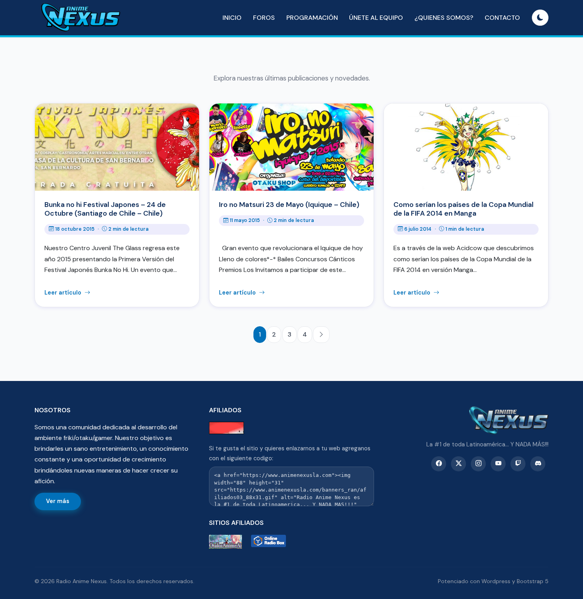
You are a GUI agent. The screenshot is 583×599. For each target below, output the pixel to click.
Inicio (232, 17)
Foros (264, 17)
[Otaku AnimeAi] (228, 542)
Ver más (57, 501)
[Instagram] (478, 463)
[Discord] (537, 463)
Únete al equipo (376, 17)
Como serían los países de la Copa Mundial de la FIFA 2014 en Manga (463, 209)
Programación (312, 17)
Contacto (502, 17)
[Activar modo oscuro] (540, 18)
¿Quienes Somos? (443, 17)
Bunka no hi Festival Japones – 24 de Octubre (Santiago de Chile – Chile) (105, 209)
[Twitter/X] (458, 463)
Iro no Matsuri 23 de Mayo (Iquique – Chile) (289, 204)
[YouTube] (498, 463)
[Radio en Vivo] (270, 542)
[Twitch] (517, 463)
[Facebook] (438, 463)
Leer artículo (63, 292)
